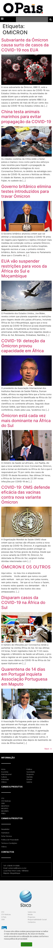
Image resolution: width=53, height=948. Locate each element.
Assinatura (5, 833)
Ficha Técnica (6, 836)
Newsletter (5, 829)
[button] (2, 18)
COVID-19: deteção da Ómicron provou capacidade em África (23, 345)
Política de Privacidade (10, 839)
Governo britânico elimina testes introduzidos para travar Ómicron (26, 191)
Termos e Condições (9, 843)
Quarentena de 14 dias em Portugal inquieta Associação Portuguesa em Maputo (24, 677)
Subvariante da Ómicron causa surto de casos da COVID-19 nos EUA (25, 44)
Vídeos (4, 846)
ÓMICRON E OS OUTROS (26, 566)
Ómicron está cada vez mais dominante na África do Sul (26, 420)
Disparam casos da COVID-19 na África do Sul (23, 602)
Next (48, 748)
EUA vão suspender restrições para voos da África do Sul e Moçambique (24, 268)
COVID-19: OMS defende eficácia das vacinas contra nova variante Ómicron (25, 495)
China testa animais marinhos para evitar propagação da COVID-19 (26, 116)
